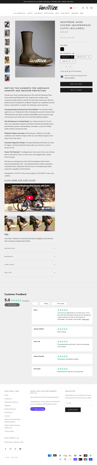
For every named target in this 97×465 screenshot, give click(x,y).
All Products (19, 13)
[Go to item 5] (7, 60)
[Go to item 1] (7, 24)
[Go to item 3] (7, 42)
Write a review (12, 305)
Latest (30, 13)
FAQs (6, 395)
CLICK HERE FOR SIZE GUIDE (20, 180)
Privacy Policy (9, 431)
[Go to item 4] (7, 51)
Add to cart (76, 84)
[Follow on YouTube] (20, 449)
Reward (75, 13)
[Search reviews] (35, 303)
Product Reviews (10, 409)
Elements (38, 13)
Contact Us (8, 399)
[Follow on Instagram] (10, 449)
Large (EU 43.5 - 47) (68, 61)
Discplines (49, 13)
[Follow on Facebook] (5, 449)
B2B (81, 13)
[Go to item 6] (7, 69)
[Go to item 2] (7, 33)
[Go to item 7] (7, 78)
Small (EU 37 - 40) (67, 56)
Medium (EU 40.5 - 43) (83, 56)
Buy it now (76, 90)
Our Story (65, 13)
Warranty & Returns (11, 402)
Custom (7, 416)
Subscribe (73, 410)
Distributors (9, 412)
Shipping (8, 406)
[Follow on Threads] (15, 449)
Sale (57, 13)
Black (62, 49)
